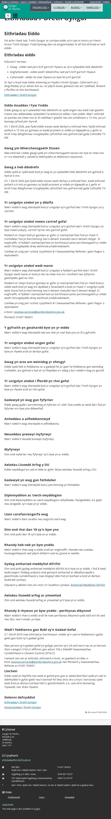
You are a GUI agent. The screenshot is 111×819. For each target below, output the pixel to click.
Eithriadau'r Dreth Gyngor (20, 95)
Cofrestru (58, 1)
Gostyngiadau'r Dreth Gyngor (22, 707)
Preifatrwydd (14, 797)
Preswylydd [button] (40, 7)
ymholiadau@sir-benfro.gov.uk (16, 760)
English (106, 1)
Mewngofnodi (44, 1)
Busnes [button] (75, 7)
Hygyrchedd (95, 1)
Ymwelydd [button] (92, 7)
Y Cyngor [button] (59, 7)
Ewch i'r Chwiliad (28, 1)
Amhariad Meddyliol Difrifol (88, 585)
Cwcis (41, 797)
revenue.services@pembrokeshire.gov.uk (39, 312)
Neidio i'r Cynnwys (9, 1)
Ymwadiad (69, 797)
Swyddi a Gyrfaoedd (74, 1)
